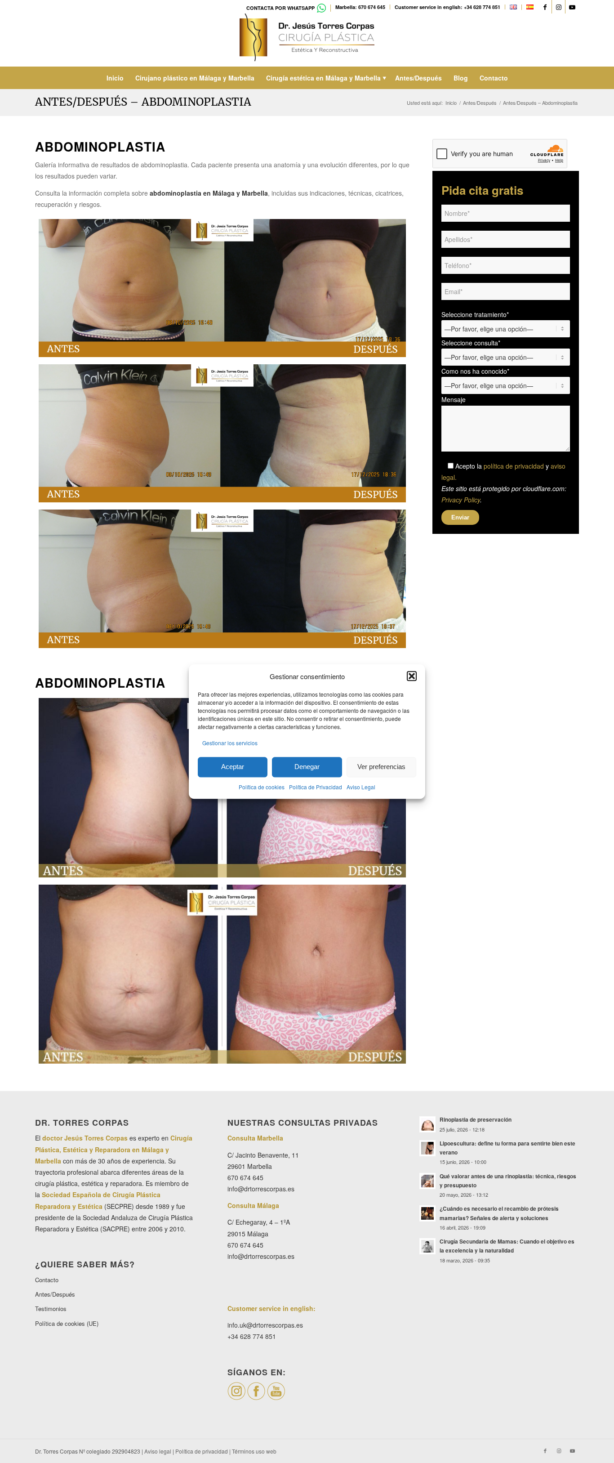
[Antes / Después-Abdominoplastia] (222, 974)
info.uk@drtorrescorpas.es (265, 1324)
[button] (411, 675)
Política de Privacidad (315, 787)
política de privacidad (514, 465)
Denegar (307, 767)
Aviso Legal (361, 787)
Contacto (46, 1279)
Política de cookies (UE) (66, 1323)
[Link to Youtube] (572, 6)
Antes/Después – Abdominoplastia (143, 102)
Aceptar (232, 767)
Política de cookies (262, 787)
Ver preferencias (381, 767)
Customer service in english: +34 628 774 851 (447, 7)
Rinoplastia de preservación (476, 1119)
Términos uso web (254, 1451)
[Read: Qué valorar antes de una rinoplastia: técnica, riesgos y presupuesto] (427, 1181)
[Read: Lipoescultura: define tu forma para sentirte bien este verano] (427, 1148)
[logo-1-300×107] (307, 40)
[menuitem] (286, 8)
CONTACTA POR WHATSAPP (280, 7)
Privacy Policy (460, 499)
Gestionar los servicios (230, 743)
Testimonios (51, 1308)
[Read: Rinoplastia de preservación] (427, 1124)
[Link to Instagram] (558, 6)
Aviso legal (157, 1451)
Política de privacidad (201, 1451)
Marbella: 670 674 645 (360, 7)
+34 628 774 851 (251, 1336)
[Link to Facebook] (545, 6)
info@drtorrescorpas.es (260, 1188)
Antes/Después (55, 1294)
